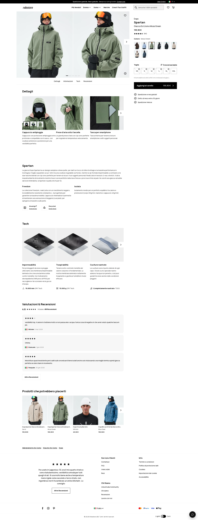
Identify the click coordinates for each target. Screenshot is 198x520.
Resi (103, 473)
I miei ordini (105, 469)
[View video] (101, 44)
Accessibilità (143, 477)
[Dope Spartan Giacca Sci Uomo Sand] (174, 45)
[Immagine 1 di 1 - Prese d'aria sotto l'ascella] (73, 113)
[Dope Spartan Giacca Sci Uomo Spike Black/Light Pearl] (159, 45)
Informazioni (68, 81)
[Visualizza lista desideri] (168, 7)
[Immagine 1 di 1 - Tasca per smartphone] (107, 113)
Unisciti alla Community (110, 487)
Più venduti (76, 7)
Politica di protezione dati (148, 466)
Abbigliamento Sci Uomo (31, 448)
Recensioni (88, 81)
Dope (61, 448)
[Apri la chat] (192, 514)
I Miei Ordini (161, 2)
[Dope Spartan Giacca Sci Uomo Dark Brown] (137, 45)
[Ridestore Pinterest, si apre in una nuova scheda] (54, 508)
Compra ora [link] (121, 2)
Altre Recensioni (31, 377)
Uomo (96, 7)
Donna (86, 7)
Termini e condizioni (146, 462)
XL (168, 71)
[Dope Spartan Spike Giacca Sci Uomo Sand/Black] (137, 54)
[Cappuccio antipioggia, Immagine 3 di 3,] (40, 125)
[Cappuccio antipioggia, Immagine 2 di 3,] (33, 125)
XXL (173, 71)
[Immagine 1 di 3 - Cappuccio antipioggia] (39, 113)
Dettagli (57, 81)
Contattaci (105, 462)
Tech (78, 81)
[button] (162, 516)
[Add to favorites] (125, 15)
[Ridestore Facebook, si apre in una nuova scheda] (42, 508)
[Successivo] (121, 113)
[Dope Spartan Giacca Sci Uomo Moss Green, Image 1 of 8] (44, 44)
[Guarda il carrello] (173, 7)
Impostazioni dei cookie (148, 473)
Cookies (142, 469)
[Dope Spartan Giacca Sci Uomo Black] (166, 45)
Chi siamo (105, 491)
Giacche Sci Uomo (50, 448)
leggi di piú (33, 209)
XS (138, 71)
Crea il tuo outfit (119, 7)
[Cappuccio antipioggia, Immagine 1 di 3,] (26, 125)
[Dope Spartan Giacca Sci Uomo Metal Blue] (144, 54)
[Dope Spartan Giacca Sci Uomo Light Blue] (144, 45)
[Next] (126, 42)
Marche (107, 7)
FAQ (102, 466)
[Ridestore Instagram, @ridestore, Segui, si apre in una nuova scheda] (48, 508)
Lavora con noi (106, 498)
